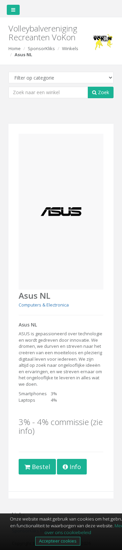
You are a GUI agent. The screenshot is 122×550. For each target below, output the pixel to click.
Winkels (70, 48)
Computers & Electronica (44, 305)
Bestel (40, 467)
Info (74, 467)
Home (14, 48)
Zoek (103, 92)
